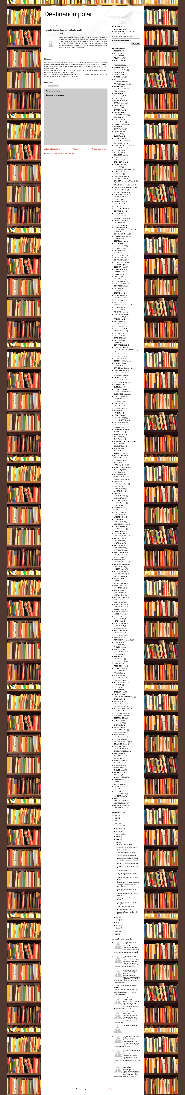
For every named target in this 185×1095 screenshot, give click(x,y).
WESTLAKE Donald (120, 801)
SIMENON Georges (120, 732)
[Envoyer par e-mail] (49, 86)
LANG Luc (117, 493)
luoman (98, 1089)
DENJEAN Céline (119, 260)
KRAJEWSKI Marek (120, 477)
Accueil (76, 149)
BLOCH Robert (118, 136)
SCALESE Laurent (120, 706)
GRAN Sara (117, 366)
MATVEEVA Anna (119, 559)
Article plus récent (52, 149)
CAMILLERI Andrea (120, 178)
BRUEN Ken (118, 167)
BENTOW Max (118, 119)
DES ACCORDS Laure (121, 262)
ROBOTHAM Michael (120, 682)
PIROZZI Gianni (119, 649)
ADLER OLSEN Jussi (121, 65)
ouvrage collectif (119, 628)
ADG (115, 63)
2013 (116, 931)
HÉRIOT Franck (119, 415)
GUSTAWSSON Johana (121, 394)
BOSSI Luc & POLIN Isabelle (123, 145)
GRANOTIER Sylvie (120, 370)
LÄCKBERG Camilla (120, 479)
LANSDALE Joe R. (120, 496)
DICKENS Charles (119, 272)
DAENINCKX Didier (120, 223)
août (117, 837)
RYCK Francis (118, 689)
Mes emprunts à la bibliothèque (128, 1012)
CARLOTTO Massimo (121, 192)
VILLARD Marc (118, 786)
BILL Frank (117, 126)
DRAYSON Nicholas (120, 283)
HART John (117, 403)
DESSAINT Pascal (120, 267)
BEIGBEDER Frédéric (121, 115)
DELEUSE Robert (119, 253)
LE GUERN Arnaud (120, 503)
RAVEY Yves (118, 663)
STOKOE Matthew (120, 749)
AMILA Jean (118, 72)
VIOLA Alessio (118, 789)
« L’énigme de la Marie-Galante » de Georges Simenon (130, 971)
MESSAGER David (120, 585)
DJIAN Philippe (118, 276)
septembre (119, 834)
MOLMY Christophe (120, 604)
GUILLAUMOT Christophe (122, 392)
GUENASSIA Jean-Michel (122, 382)
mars (118, 922)
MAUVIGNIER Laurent (121, 564)
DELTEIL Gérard (119, 257)
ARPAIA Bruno (118, 86)
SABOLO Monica (119, 692)
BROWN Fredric (119, 164)
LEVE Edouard (118, 515)
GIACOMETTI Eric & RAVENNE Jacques (127, 350)
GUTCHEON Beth (119, 396)
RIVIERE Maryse (119, 675)
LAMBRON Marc (119, 491)
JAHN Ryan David (119, 434)
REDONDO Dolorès (120, 666)
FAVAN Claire (118, 302)
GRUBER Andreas (119, 380)
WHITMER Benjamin (120, 803)
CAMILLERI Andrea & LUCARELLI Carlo (126, 181)
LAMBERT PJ (118, 486)
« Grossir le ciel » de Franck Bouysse (129, 943)
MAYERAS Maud (119, 567)
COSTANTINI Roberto (121, 218)
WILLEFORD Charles (120, 805)
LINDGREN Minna (119, 517)
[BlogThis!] (51, 86)
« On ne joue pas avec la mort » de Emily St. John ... (127, 903)
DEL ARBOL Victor (120, 246)
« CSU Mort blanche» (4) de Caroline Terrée (131, 1051)
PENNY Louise (118, 637)
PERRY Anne (118, 642)
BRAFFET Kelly (119, 160)
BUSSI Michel (118, 174)
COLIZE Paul (118, 206)
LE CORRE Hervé (119, 500)
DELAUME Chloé (119, 250)
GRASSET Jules (119, 373)
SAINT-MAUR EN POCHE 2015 (124, 697)
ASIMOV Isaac (118, 91)
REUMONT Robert (119, 671)
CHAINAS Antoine (119, 201)
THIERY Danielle (119, 767)
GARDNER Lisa (119, 338)
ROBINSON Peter (119, 678)
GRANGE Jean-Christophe (122, 368)
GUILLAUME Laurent (120, 389)
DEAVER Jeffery (119, 239)
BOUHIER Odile (119, 150)
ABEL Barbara (118, 56)
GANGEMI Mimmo (120, 331)
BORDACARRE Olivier (121, 141)
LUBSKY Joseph (119, 531)
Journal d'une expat (120, 29)
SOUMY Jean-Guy (120, 737)
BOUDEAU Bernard (120, 148)
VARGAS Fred (118, 779)
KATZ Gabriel (118, 462)
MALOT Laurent (119, 541)
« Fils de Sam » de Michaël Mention (127, 863)
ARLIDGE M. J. (119, 79)
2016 (116, 818)
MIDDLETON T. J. (119, 588)
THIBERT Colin (119, 765)
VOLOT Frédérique (120, 793)
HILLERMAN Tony (119, 425)
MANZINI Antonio (119, 548)
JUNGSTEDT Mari (119, 453)
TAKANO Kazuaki (119, 756)
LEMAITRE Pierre (119, 510)
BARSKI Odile (118, 108)
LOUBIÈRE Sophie (120, 529)
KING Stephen (118, 472)
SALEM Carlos (118, 699)
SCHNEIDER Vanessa (121, 715)
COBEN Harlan (118, 204)
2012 (116, 934)
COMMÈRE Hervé (119, 211)
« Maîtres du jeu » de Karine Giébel (127, 858)
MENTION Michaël (120, 583)
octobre (118, 831)
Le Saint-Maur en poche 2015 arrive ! (130, 957)
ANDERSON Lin (119, 74)
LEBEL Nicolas (118, 505)
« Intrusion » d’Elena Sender (124, 844)
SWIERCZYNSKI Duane (121, 751)
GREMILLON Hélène (120, 375)
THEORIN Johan (119, 763)
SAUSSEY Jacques (120, 704)
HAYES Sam (118, 410)
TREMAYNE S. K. (119, 772)
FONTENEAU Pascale (121, 314)
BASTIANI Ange (119, 112)
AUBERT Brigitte (119, 96)
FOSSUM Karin (119, 317)
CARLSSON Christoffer (121, 194)
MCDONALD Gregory (120, 574)
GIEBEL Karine (119, 354)
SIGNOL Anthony (119, 727)
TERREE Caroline (119, 760)
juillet (118, 839)
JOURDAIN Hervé (119, 451)
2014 (116, 823)
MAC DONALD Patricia (121, 536)
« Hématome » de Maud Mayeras (126, 855)
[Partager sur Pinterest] (58, 86)
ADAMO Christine (119, 60)
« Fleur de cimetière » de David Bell (127, 852)
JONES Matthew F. (120, 444)
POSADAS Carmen (120, 652)
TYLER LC (117, 775)
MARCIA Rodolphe (120, 552)
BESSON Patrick (119, 122)
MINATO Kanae (119, 590)
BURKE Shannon (119, 171)
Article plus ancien (99, 149)
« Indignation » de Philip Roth (125, 909)
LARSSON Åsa (119, 498)
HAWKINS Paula (119, 408)
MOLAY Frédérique (120, 602)
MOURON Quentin (119, 611)
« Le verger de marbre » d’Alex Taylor (130, 1066)
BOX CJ (116, 157)
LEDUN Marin (118, 507)
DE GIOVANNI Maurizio (121, 234)
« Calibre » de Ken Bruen (123, 850)
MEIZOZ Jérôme (119, 578)
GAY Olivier (117, 343)
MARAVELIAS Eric (120, 550)
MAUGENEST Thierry (121, 562)
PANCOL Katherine (120, 630)
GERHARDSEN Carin (120, 345)
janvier (118, 928)
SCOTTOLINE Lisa (120, 718)
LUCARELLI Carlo (119, 533)
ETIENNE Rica (118, 293)
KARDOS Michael (119, 458)
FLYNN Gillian (118, 309)
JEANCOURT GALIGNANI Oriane (124, 441)
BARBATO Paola (119, 100)
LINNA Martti (118, 519)
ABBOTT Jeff (118, 51)
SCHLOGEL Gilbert (120, 711)
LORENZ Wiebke (119, 526)
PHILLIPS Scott (119, 647)
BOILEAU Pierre (119, 138)
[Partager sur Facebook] (55, 86)
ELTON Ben (117, 291)
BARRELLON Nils (119, 105)
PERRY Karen (118, 645)
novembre (119, 828)
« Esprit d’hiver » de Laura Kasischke (127, 882)
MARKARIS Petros (120, 555)
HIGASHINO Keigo (120, 418)
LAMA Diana (118, 481)
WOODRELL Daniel (120, 808)
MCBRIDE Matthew (120, 571)
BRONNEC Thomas (120, 162)
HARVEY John (118, 406)
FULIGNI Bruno (119, 324)
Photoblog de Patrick (120, 34)
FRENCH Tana (118, 321)
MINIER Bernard (119, 593)
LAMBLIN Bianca (119, 488)
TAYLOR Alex (118, 758)
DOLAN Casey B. (119, 279)
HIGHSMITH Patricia (120, 422)
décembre (119, 826)
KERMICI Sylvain (119, 470)
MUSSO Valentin (119, 614)
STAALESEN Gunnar (120, 744)
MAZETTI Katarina (120, 569)
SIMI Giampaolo (119, 734)
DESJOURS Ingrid (119, 265)
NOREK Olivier (118, 621)
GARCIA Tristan (119, 335)
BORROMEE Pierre (120, 143)
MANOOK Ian (118, 545)
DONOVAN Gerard (119, 281)
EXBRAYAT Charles (120, 298)
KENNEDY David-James (121, 467)
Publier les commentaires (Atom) (63, 153)
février (118, 925)
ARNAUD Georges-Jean (121, 84)
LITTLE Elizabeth (119, 522)
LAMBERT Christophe (121, 484)
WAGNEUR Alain (119, 796)
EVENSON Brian (119, 295)
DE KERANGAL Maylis (121, 236)
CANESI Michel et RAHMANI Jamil (125, 187)
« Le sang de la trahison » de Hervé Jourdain (131, 1037)
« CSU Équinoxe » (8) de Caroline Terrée (130, 998)
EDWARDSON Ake (120, 286)
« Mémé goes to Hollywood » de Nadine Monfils (126, 885)
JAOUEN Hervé (119, 436)
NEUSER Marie (119, 619)
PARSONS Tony (119, 633)
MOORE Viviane (119, 609)
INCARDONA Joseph (120, 429)
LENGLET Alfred (119, 512)
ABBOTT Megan (119, 53)
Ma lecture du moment (130, 1026)
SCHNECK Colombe (120, 713)
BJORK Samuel (119, 131)
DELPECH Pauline (120, 255)
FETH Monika (118, 307)
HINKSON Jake (119, 427)
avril (117, 920)
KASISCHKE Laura (120, 460)
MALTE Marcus (119, 543)
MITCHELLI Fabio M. (120, 597)
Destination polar (68, 14)
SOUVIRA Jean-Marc (120, 739)
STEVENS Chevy (119, 746)
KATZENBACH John (120, 465)
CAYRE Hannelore (119, 199)
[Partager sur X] (53, 86)
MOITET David (118, 600)
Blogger (110, 1089)
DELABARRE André (120, 248)
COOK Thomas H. (119, 213)
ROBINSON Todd (119, 680)
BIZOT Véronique (119, 129)
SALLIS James (118, 701)
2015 (116, 821)
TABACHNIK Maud (120, 753)
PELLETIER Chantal (120, 635)
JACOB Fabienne (119, 432)
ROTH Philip (118, 685)
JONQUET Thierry (119, 446)
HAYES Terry (118, 413)
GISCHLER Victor (119, 356)
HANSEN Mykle (119, 401)
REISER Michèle (119, 668)
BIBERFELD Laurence (121, 124)
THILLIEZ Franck (119, 770)
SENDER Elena (119, 723)
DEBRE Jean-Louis (120, 241)
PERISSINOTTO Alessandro (123, 640)
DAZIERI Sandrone (120, 227)
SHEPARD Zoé (118, 725)
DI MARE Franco (119, 269)
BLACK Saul (118, 134)
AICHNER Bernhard (120, 67)
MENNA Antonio (119, 581)
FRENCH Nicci (118, 319)
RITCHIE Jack (118, 673)
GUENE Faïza (118, 384)
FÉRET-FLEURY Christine (122, 305)
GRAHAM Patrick (119, 363)
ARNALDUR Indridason (121, 82)
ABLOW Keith (118, 58)
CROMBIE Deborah (120, 220)
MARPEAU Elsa (119, 557)
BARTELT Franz (119, 110)
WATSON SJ (118, 798)
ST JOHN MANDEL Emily (122, 741)
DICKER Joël (118, 274)
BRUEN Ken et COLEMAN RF (123, 169)
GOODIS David (119, 358)
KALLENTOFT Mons (120, 455)
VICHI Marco (118, 782)
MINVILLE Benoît (119, 595)
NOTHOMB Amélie (120, 623)
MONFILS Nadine (119, 607)
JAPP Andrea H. (119, 439)
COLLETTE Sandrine (120, 208)
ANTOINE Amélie (119, 77)
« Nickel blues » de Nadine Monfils (126, 847)
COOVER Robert (119, 216)
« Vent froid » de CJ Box (123, 870)
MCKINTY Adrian (119, 576)
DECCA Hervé (118, 243)
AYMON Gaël (118, 98)
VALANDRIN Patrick (120, 777)
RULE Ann (117, 687)
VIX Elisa (117, 791)
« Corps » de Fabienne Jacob (125, 907)
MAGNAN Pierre (119, 538)
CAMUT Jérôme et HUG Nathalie (124, 185)
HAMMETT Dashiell (120, 399)
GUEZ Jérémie (118, 387)
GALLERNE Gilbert (120, 328)
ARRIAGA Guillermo (120, 89)
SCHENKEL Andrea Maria (122, 708)
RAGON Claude (119, 659)
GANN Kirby (118, 333)
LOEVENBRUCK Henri (121, 524)
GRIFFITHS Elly (119, 377)
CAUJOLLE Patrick (120, 197)
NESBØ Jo (117, 616)
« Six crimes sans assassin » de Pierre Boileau (126, 890)
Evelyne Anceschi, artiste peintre (124, 31)
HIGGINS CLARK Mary (121, 420)
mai (117, 917)
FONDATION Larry (120, 312)
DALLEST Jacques (120, 225)
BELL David (117, 117)
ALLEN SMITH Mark (120, 70)
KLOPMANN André (120, 474)
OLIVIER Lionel (119, 626)
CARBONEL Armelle (120, 190)
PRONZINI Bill (118, 654)
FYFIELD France (119, 326)
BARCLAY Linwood (120, 103)
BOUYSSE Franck (120, 155)
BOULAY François (119, 152)
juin (117, 842)
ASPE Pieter (118, 93)
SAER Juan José (119, 694)
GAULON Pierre (119, 340)
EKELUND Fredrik (119, 288)
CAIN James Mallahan (121, 176)
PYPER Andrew (119, 656)
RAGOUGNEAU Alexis (121, 661)
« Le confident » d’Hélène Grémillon (127, 861)
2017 (116, 815)
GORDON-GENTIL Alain (121, 361)
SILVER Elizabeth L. (120, 730)
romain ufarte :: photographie (123, 36)
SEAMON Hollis (119, 720)
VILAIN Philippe (119, 784)
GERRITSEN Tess (120, 347)
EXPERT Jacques (119, 300)
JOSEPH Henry (119, 448)
